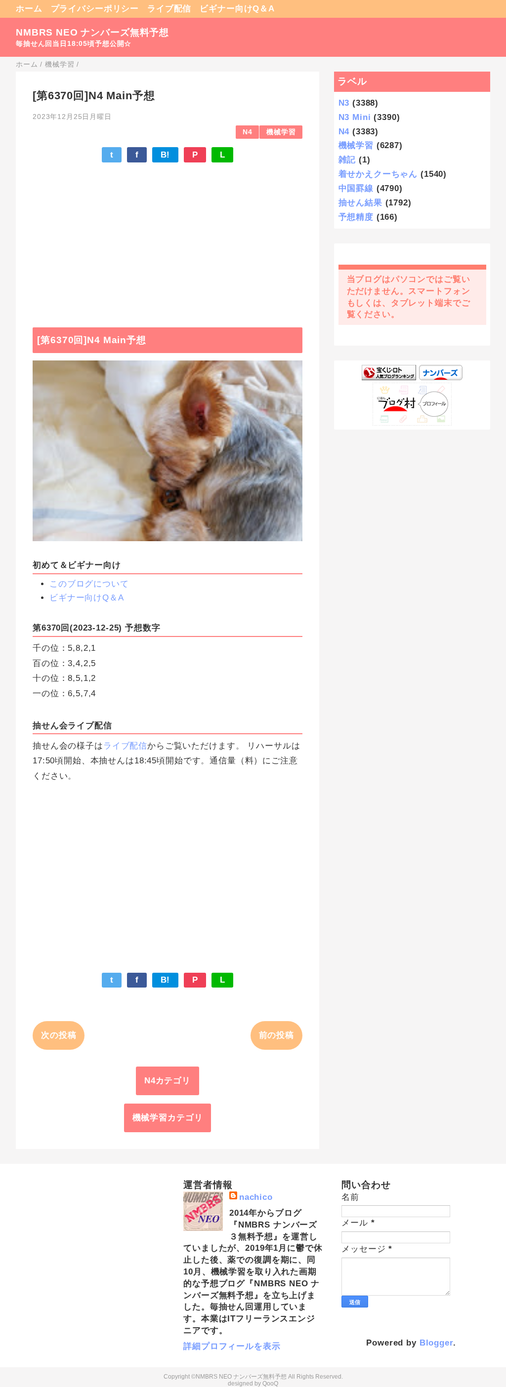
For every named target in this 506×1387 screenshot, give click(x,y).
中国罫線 (356, 188)
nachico (256, 1197)
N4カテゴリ (167, 1080)
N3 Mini (354, 117)
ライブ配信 (169, 8)
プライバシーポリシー (95, 8)
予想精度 (356, 217)
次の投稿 (58, 1035)
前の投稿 (276, 1035)
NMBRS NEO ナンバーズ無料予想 (92, 32)
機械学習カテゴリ (167, 1117)
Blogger (436, 1342)
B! (165, 154)
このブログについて (89, 584)
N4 (248, 132)
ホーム (29, 8)
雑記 (347, 159)
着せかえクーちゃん (378, 174)
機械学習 (280, 132)
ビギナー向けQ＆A (237, 8)
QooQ (270, 1383)
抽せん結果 (360, 202)
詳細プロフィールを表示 (231, 1346)
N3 (344, 103)
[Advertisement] (167, 240)
